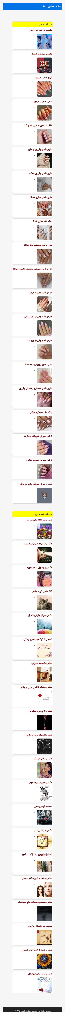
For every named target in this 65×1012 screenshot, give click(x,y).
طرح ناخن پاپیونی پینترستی (38, 317)
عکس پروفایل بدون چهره (39, 567)
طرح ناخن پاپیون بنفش (40, 149)
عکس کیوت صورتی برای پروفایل (36, 484)
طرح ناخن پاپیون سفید (40, 173)
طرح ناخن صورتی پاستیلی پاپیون (35, 388)
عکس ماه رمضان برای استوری (37, 544)
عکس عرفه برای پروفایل (40, 974)
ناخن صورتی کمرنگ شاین (39, 460)
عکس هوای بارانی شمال (40, 615)
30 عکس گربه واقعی (42, 591)
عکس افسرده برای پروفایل (39, 735)
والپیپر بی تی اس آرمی (41, 30)
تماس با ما (48, 6)
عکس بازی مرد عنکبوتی (40, 711)
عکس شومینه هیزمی (41, 663)
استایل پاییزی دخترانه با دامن (37, 854)
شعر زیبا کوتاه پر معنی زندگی (38, 639)
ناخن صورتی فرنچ (43, 101)
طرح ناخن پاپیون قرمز (41, 293)
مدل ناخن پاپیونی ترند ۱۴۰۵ (38, 364)
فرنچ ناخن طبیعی (43, 78)
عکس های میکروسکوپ (40, 782)
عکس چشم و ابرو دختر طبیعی (37, 878)
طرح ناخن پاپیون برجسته (39, 340)
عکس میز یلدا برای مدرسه (39, 520)
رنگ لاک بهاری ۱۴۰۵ (42, 221)
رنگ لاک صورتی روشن (41, 412)
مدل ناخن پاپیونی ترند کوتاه (38, 245)
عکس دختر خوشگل (42, 759)
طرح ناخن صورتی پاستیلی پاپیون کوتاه (32, 269)
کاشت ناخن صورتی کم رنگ (38, 125)
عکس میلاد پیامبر (43, 830)
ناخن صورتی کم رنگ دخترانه (38, 436)
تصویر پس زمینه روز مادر (40, 926)
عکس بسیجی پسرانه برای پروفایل (35, 902)
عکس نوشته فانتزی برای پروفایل (36, 687)
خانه (58, 6)
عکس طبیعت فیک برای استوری (36, 950)
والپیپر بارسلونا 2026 (42, 54)
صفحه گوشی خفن (43, 806)
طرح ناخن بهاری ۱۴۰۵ (41, 197)
